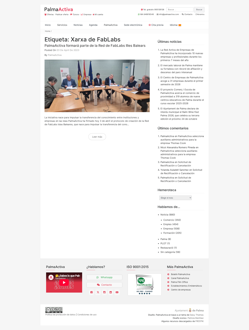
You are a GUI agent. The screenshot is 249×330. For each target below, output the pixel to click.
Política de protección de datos (60, 314)
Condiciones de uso (87, 314)
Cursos (76, 14)
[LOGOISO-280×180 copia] (145, 284)
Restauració (167, 247)
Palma (164, 239)
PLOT (163, 243)
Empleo (167, 224)
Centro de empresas (181, 289)
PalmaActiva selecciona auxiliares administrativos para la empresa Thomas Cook (182, 139)
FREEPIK (199, 321)
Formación (169, 232)
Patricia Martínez (196, 318)
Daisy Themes (197, 315)
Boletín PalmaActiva (180, 274)
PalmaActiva (55, 55)
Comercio (168, 219)
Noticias (78, 24)
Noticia (164, 214)
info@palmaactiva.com (169, 14)
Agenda (93, 24)
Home (47, 31)
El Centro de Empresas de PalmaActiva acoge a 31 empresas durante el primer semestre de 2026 (182, 81)
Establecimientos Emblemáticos (186, 286)
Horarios (200, 14)
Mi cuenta (99, 14)
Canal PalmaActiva (180, 278)
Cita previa (157, 24)
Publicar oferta (61, 14)
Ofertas (50, 14)
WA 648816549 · (148, 14)
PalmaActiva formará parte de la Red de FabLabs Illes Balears (95, 45)
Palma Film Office (179, 282)
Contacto (188, 14)
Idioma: (174, 24)
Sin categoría (168, 252)
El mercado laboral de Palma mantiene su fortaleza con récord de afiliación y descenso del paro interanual (182, 69)
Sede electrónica (133, 24)
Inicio (48, 24)
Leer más (97, 136)
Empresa (87, 14)
